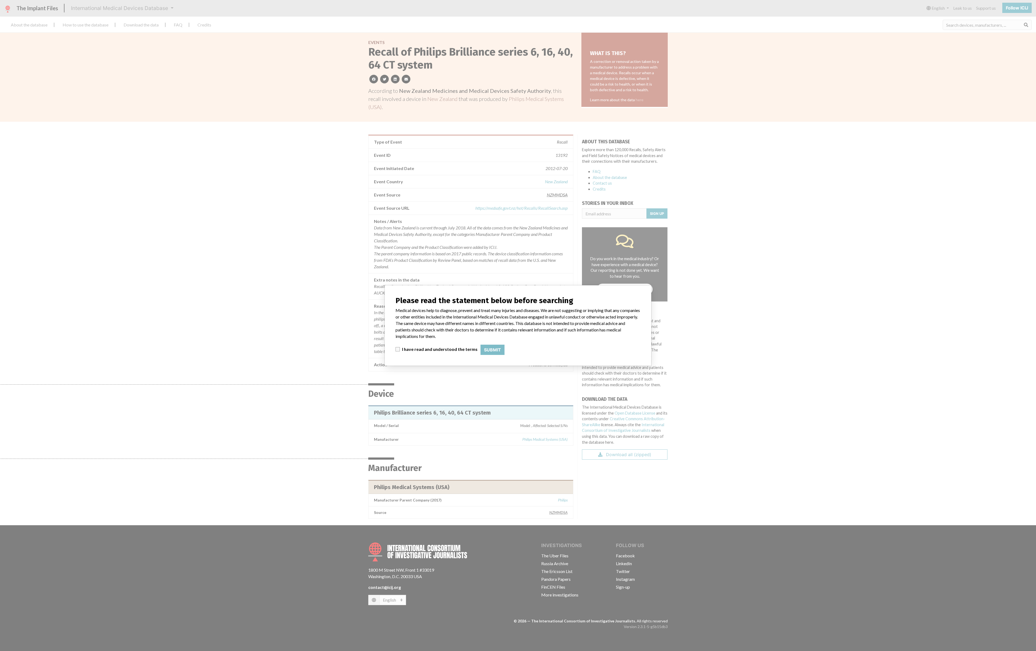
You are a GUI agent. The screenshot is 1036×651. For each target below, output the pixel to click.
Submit (492, 349)
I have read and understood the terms (440, 349)
